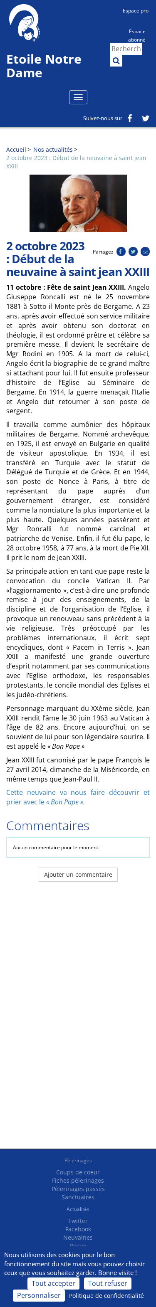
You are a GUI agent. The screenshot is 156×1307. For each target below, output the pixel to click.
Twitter (78, 1221)
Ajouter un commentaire (78, 874)
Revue (78, 1246)
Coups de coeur (78, 1172)
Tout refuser (107, 1283)
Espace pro (136, 10)
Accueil (16, 149)
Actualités (78, 1209)
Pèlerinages (78, 1160)
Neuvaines (78, 1237)
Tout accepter (53, 1283)
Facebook (78, 1229)
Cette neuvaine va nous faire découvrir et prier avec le (78, 797)
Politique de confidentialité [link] (106, 1296)
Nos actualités (53, 149)
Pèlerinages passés (78, 1189)
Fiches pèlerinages (78, 1180)
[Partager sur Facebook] (121, 251)
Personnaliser (39, 1295)
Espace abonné (137, 35)
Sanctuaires (78, 1197)
